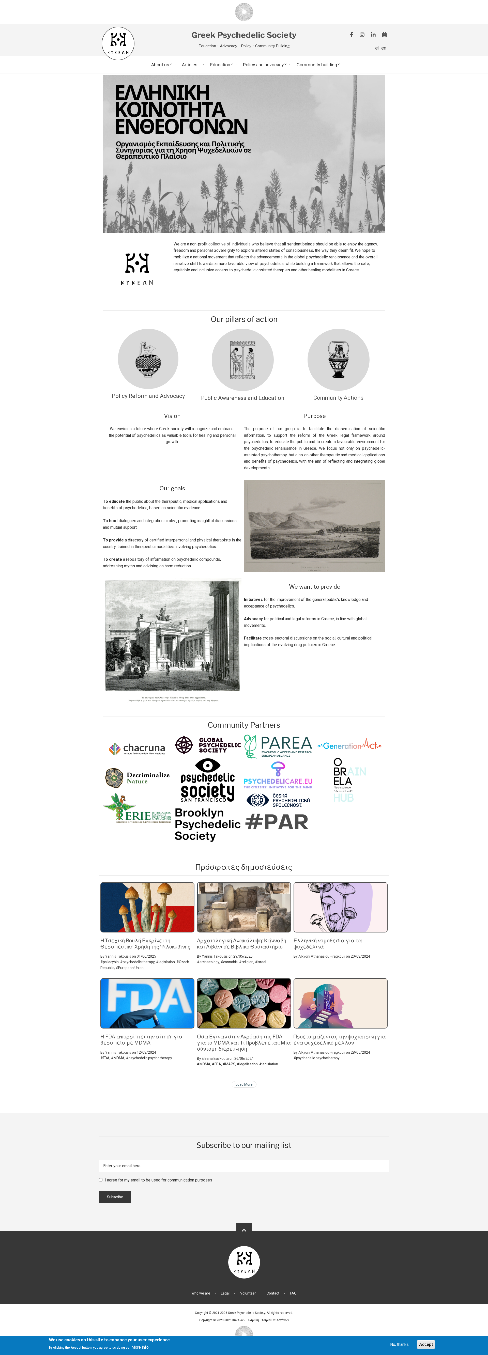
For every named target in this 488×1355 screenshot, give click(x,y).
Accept (426, 1344)
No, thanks (399, 1344)
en (383, 48)
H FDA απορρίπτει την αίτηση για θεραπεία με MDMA (141, 1040)
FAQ (293, 1293)
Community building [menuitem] (317, 64)
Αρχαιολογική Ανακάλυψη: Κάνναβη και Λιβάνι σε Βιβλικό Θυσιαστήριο (241, 944)
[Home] (244, 11)
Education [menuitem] (220, 64)
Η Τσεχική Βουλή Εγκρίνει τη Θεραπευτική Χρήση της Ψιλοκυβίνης (145, 944)
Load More (244, 1084)
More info (140, 1347)
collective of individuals (229, 244)
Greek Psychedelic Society (244, 35)
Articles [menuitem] (189, 64)
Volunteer (248, 1293)
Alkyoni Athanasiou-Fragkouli (321, 956)
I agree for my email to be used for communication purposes (158, 1180)
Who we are (200, 1293)
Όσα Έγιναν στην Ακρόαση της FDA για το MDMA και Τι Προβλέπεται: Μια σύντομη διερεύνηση (244, 1043)
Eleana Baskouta (215, 1058)
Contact (273, 1293)
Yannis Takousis (118, 956)
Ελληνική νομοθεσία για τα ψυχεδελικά (328, 944)
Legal (225, 1293)
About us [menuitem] (160, 64)
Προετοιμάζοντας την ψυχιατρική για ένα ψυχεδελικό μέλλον (340, 1040)
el (377, 48)
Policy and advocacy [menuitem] (263, 64)
